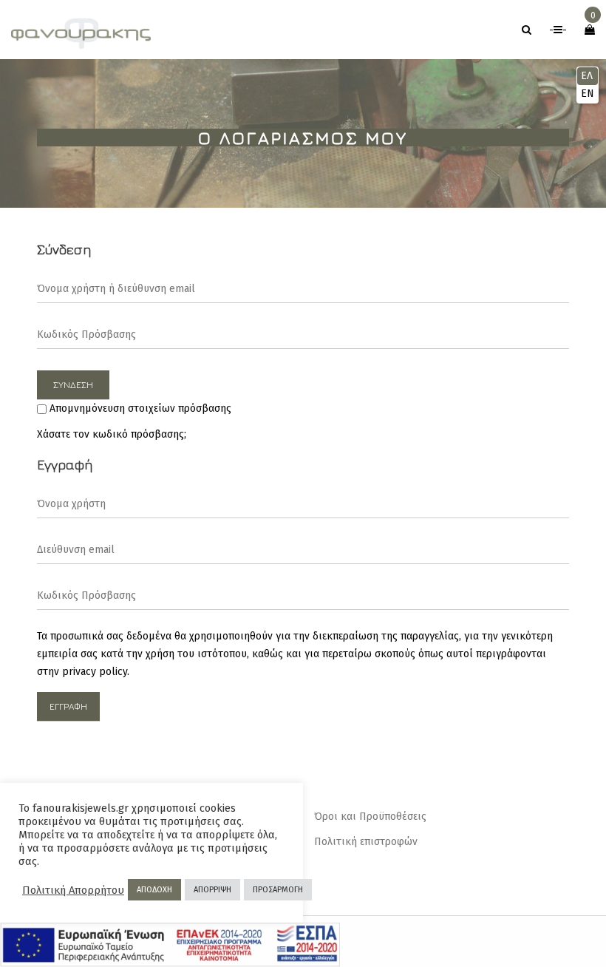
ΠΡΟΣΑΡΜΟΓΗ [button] (278, 890)
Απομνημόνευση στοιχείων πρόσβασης (139, 409)
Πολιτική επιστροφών (366, 841)
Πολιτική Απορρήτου (73, 890)
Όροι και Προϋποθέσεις (370, 816)
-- (558, 30)
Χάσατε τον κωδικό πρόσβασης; (111, 434)
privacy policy (94, 671)
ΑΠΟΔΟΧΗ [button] (154, 890)
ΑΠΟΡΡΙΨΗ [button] (212, 890)
